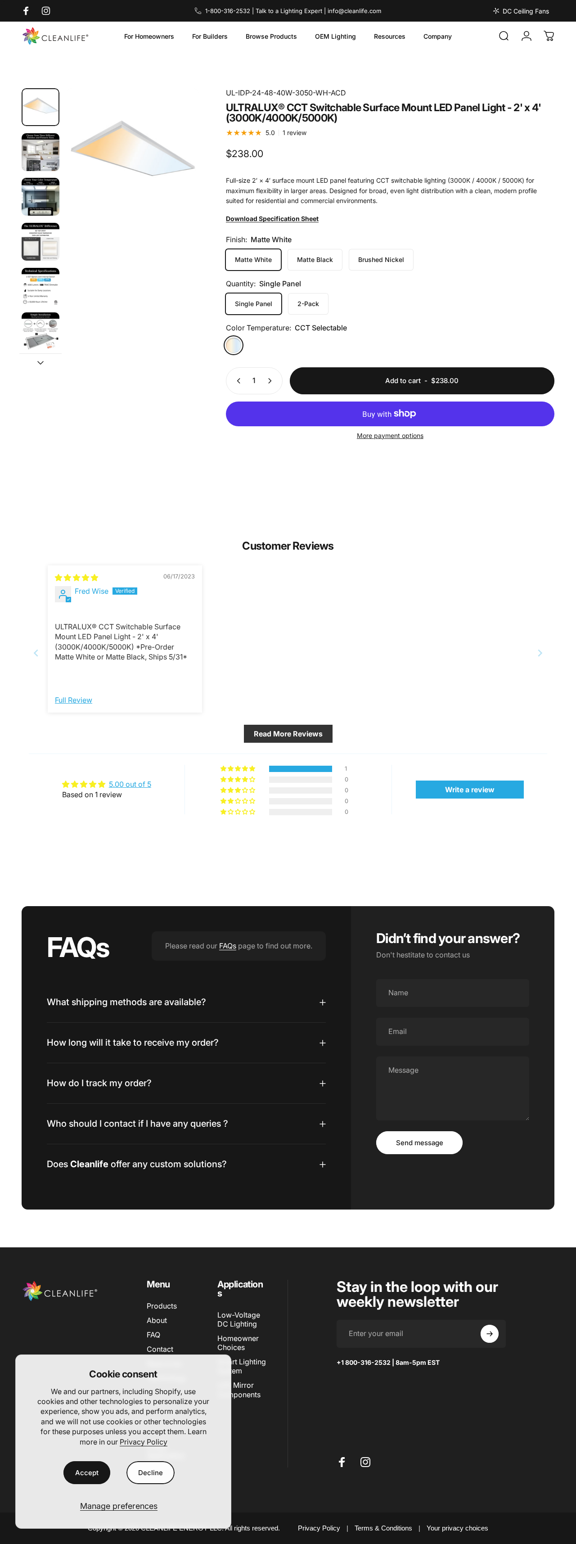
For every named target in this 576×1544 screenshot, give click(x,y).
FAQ (153, 1334)
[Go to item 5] (40, 287)
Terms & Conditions (383, 1528)
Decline (150, 1472)
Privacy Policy (143, 1441)
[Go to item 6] (40, 331)
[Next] (175, 171)
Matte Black (315, 259)
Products (162, 1305)
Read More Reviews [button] (288, 733)
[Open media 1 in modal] (133, 154)
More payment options (390, 435)
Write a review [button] (470, 789)
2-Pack (308, 303)
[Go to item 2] (40, 152)
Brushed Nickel (381, 259)
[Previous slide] (36, 653)
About (157, 1320)
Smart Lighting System (241, 1366)
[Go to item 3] (40, 197)
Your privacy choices (457, 1528)
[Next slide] (540, 653)
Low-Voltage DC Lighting (238, 1319)
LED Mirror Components (239, 1390)
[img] (76, 577)
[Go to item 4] (40, 242)
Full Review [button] (73, 699)
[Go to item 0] (40, 107)
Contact (160, 1349)
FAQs (227, 945)
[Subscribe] (490, 1334)
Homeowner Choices (238, 1343)
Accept (87, 1472)
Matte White (253, 259)
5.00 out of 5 (130, 784)
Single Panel (253, 303)
